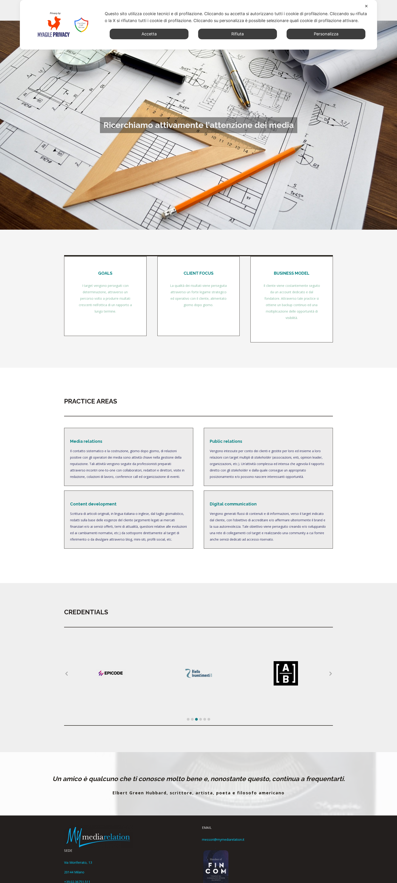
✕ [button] (366, 6)
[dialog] (198, 25)
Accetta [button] (149, 33)
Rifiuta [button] (237, 33)
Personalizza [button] (326, 33)
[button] (188, 719)
